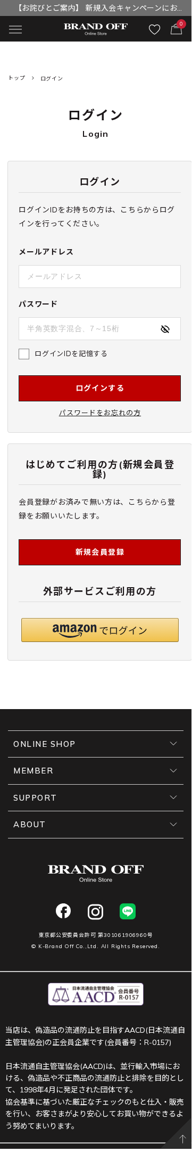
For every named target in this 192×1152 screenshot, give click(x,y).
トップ (16, 78)
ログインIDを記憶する (71, 353)
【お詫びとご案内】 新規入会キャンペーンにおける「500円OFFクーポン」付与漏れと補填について (95, 9)
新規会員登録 (100, 552)
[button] (100, 630)
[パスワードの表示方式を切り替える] (165, 329)
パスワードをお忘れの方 (100, 412)
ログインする (100, 388)
